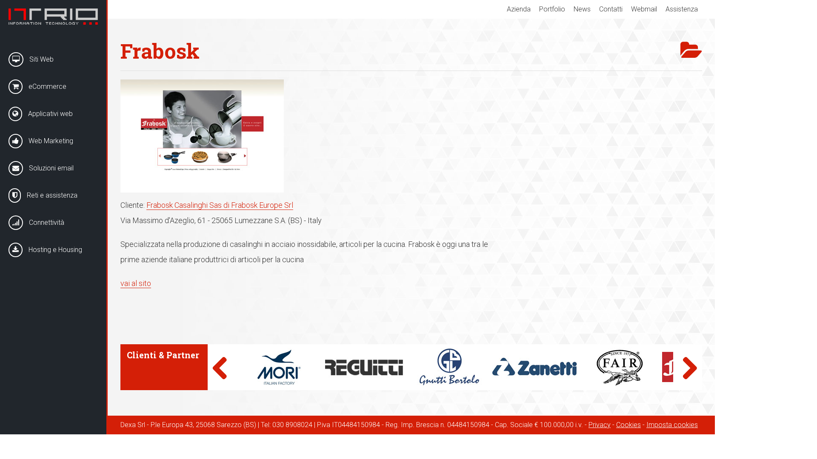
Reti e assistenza (51, 195)
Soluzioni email (50, 168)
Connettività (45, 222)
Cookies (628, 425)
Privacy (599, 425)
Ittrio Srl (53, 16)
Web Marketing (50, 141)
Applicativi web (49, 114)
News (582, 9)
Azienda (519, 9)
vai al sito (135, 283)
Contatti (611, 9)
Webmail (644, 9)
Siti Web (41, 59)
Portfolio (552, 9)
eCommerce (46, 86)
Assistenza (682, 9)
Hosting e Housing (54, 250)
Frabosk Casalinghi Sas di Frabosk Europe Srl (219, 205)
